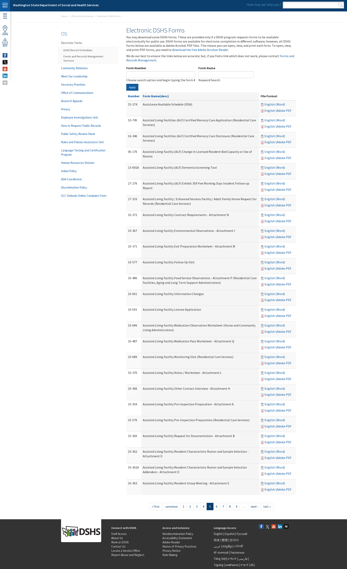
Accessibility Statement (177, 538)
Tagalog (219, 565)
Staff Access (119, 534)
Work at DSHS (120, 542)
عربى (217, 546)
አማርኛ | (233, 559)
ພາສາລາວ (232, 565)
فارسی (242, 559)
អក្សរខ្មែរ (227, 546)
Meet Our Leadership (74, 76)
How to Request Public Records (81, 126)
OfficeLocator (5, 33)
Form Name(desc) (156, 96)
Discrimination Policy (74, 187)
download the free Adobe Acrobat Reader (200, 50)
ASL (252, 565)
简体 (217, 540)
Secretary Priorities (73, 84)
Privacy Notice (171, 551)
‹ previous (171, 506)
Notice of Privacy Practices (179, 546)
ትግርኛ (244, 565)
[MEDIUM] (5, 82)
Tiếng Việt (220, 559)
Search (340, 5)
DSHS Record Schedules (78, 50)
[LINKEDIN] (5, 75)
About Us (117, 538)
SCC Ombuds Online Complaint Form (83, 196)
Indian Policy (69, 171)
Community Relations (74, 68)
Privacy (65, 109)
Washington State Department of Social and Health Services (56, 5)
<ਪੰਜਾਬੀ (238, 546)
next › (254, 506)
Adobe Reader (171, 542)
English (218, 534)
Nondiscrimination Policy (177, 534)
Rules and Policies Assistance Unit (82, 142)
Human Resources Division (77, 163)
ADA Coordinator (71, 179)
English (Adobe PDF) (278, 111)
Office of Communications (77, 93)
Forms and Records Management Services (83, 58)
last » (267, 506)
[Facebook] (261, 526)
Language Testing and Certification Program (83, 152)
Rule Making (170, 555)
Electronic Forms (71, 43)
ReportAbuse (5, 45)
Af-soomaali (221, 552)
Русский (242, 534)
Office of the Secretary (82, 16)
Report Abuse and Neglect (127, 555)
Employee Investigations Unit (79, 117)
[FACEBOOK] (5, 55)
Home (64, 16)
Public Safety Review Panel (78, 134)
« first (156, 506)
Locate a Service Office (125, 551)
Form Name (206, 68)
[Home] (5, 5)
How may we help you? (264, 4)
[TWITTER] (5, 62)
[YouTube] (274, 526)
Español (230, 534)
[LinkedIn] (280, 526)
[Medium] (286, 526)
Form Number (136, 68)
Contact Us (118, 546)
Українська (237, 552)
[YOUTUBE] (5, 69)
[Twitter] (267, 526)
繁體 (225, 540)
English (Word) (274, 104)
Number (134, 96)
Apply (132, 87)
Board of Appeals (72, 101)
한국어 (234, 540)
